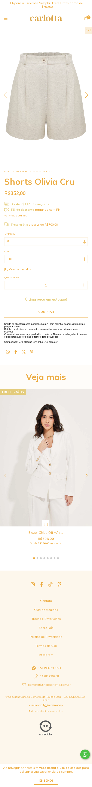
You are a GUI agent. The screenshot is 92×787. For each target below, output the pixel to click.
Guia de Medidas (46, 610)
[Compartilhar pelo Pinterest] (31, 351)
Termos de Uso (46, 646)
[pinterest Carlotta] (59, 584)
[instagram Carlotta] (33, 584)
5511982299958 (49, 668)
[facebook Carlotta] (42, 584)
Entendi (46, 781)
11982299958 (49, 676)
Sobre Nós (46, 628)
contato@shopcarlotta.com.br (49, 685)
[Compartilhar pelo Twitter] (23, 351)
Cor (6, 251)
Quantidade (11, 277)
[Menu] (5, 18)
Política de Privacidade (46, 637)
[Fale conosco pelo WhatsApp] (85, 754)
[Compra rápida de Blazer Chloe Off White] (46, 523)
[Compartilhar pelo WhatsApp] (7, 351)
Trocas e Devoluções (46, 619)
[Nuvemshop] (46, 706)
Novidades (21, 171)
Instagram (46, 655)
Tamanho (10, 234)
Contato (46, 601)
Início (7, 171)
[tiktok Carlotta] (50, 584)
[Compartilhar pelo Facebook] (15, 351)
